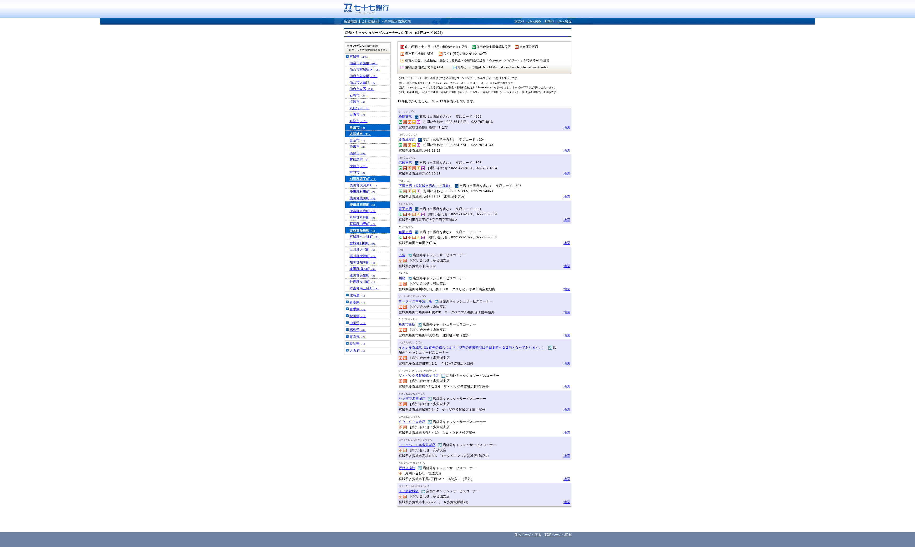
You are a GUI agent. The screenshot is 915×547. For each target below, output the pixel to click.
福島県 (358, 330)
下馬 (402, 255)
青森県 (358, 302)
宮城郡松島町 (363, 230)
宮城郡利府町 (363, 243)
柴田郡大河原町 (365, 185)
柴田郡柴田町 (363, 198)
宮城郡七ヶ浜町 (365, 237)
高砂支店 (405, 163)
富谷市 (358, 172)
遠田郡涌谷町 (363, 269)
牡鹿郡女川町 (363, 282)
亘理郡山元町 (363, 224)
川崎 (402, 278)
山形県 (358, 323)
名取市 (359, 121)
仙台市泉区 (362, 89)
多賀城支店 (407, 139)
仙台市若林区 (364, 76)
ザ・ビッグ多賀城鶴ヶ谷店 (419, 375)
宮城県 (359, 57)
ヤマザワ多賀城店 (412, 399)
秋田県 (358, 316)
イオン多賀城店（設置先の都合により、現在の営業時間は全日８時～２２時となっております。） (472, 347)
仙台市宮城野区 (365, 69)
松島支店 (405, 116)
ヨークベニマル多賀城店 (417, 445)
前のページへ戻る (527, 21)
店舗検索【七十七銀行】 (362, 21)
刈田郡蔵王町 (363, 179)
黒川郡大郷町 (363, 256)
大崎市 (359, 166)
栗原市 (358, 153)
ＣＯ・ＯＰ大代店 (412, 422)
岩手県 (358, 309)
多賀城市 (360, 134)
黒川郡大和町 (363, 249)
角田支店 (405, 232)
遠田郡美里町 (363, 275)
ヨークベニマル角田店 (415, 301)
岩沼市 (358, 140)
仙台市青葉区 (364, 63)
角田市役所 (407, 324)
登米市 (358, 147)
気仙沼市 (360, 108)
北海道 (358, 295)
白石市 (358, 114)
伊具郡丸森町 (363, 211)
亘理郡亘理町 (363, 217)
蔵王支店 (405, 209)
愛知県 (358, 344)
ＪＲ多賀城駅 (409, 491)
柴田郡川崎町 (363, 204)
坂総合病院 (407, 468)
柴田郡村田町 (363, 192)
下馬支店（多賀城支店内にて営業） (425, 186)
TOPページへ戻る (557, 21)
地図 (567, 127)
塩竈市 (358, 102)
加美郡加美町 (363, 262)
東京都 (358, 337)
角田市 (358, 127)
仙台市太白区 (364, 82)
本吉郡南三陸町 (365, 288)
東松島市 (360, 159)
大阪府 (358, 350)
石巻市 (359, 95)
